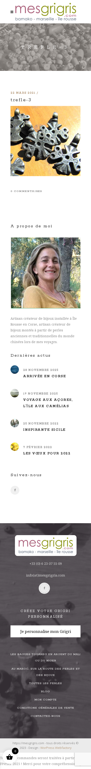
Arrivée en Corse (44, 376)
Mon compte (46, 699)
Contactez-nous (45, 716)
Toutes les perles (45, 683)
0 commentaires (26, 191)
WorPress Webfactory (56, 748)
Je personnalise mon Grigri (45, 631)
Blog (45, 691)
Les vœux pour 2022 (46, 453)
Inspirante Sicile (44, 430)
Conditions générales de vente (45, 708)
